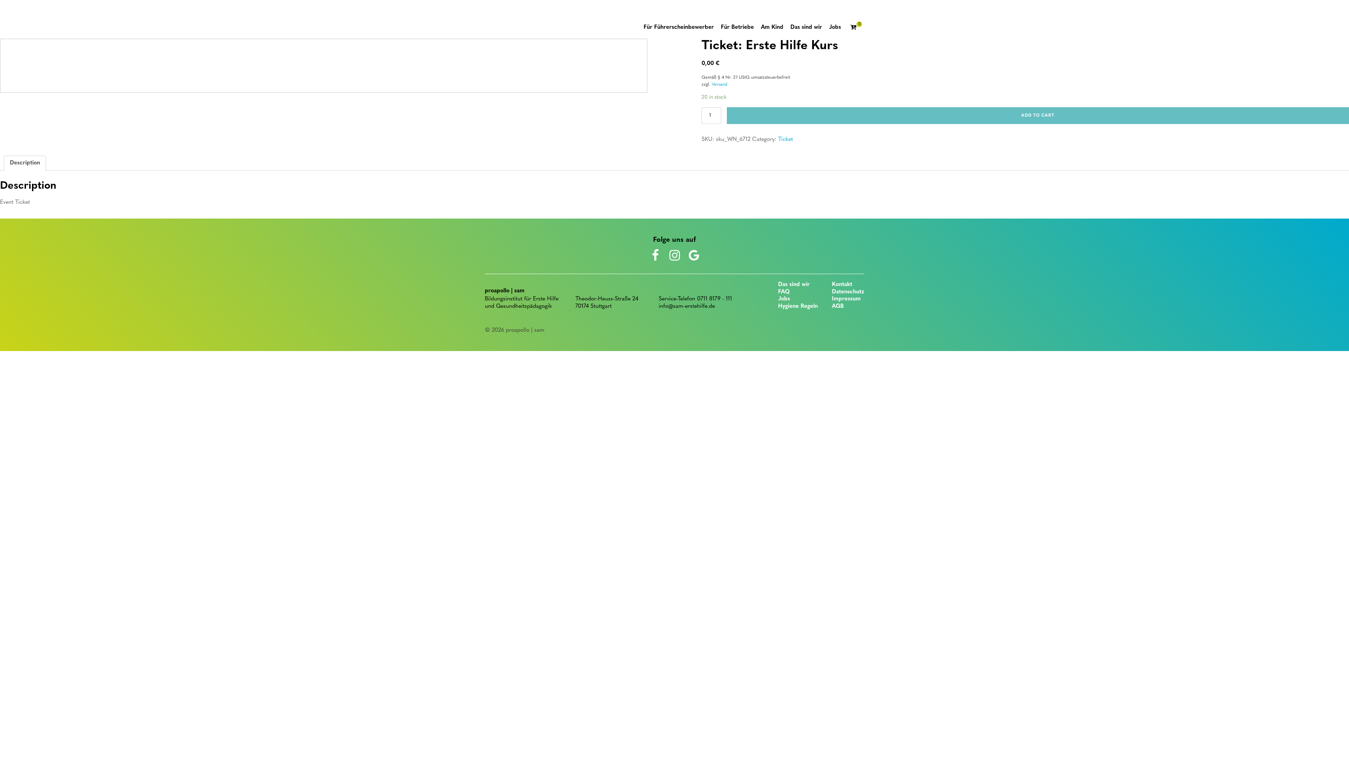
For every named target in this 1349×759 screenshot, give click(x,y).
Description (25, 163)
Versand (719, 84)
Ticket (785, 139)
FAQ (784, 292)
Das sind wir (794, 284)
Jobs (784, 299)
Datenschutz (848, 292)
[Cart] (856, 28)
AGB (838, 306)
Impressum (846, 299)
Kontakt (842, 284)
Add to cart (1037, 115)
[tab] (25, 163)
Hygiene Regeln (798, 306)
